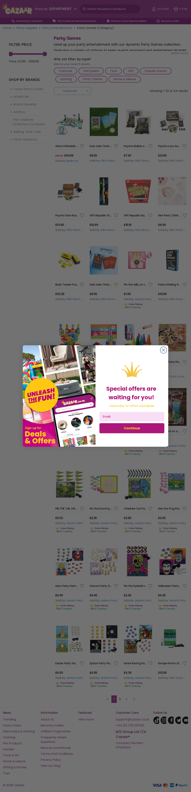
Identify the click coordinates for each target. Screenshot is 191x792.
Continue (132, 428)
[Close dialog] (163, 350)
